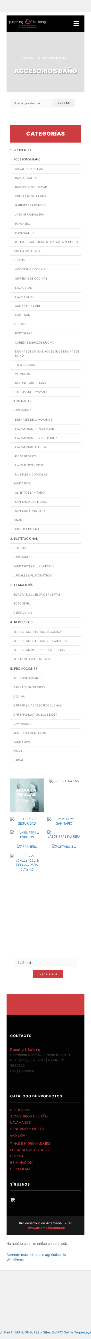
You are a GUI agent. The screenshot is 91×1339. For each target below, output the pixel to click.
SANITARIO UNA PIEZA (30, 511)
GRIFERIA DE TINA (27, 529)
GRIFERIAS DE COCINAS (31, 278)
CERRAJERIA (20, 1169)
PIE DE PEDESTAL (26, 456)
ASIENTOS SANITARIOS (29, 687)
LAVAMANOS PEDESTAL (31, 447)
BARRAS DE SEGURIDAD (31, 187)
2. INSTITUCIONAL (24, 538)
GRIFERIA (17, 1135)
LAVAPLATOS (24, 297)
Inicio (28, 58)
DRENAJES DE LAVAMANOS (33, 419)
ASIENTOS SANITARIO (30, 492)
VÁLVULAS (22, 374)
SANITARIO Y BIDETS (27, 1129)
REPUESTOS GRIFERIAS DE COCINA (37, 632)
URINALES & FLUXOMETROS (32, 575)
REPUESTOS (20, 1110)
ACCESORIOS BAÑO (27, 159)
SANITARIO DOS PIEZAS (31, 502)
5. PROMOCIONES (23, 668)
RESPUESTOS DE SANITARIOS (33, 659)
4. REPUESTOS (21, 622)
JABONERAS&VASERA (29, 214)
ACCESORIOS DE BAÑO (29, 1116)
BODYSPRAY (23, 333)
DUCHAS (19, 324)
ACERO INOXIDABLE (28, 306)
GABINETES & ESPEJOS (30, 205)
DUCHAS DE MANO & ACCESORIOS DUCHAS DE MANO (47, 353)
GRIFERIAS (20, 548)
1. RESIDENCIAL (53, 58)
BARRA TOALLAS (26, 178)
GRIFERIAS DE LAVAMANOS (31, 392)
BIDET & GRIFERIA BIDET (29, 251)
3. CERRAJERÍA (21, 585)
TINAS (17, 520)
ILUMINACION (23, 401)
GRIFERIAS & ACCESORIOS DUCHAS (37, 705)
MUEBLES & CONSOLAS (31, 474)
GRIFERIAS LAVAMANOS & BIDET (35, 714)
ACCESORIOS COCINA (30, 269)
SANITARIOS (21, 483)
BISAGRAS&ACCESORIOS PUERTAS (36, 594)
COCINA (19, 260)
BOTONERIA (21, 603)
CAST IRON (22, 315)
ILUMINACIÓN (21, 1163)
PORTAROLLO (24, 233)
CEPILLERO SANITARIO (30, 196)
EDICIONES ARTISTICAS (29, 383)
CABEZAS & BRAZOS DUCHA (34, 342)
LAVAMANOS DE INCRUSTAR (34, 429)
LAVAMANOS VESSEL (29, 465)
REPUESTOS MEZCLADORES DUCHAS (39, 650)
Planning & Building (25, 1049)
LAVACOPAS (23, 287)
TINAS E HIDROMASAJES (30, 1143)
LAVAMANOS (22, 410)
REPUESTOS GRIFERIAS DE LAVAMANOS (40, 641)
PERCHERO (22, 223)
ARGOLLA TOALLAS (29, 169)
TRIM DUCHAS (25, 365)
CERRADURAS (22, 612)
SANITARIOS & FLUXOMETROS (33, 566)
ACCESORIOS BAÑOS (27, 678)
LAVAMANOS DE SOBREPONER (36, 438)
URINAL (18, 760)
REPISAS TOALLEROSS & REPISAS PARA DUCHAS (47, 242)
